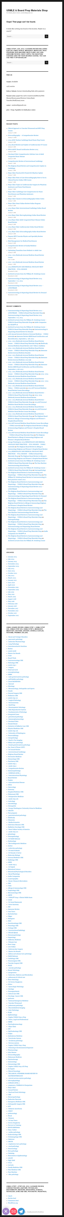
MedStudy (11, 817)
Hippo (10, 916)
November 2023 (13, 564)
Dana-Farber (12, 1130)
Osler (10, 886)
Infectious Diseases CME (16, 825)
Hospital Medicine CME (15, 792)
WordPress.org (13, 1203)
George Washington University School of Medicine (25, 808)
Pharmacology (13, 1050)
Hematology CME (14, 759)
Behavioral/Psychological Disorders (20, 871)
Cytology (11, 989)
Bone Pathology (13, 979)
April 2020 (11, 585)
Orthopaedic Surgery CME (16, 1104)
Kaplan (10, 780)
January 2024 (12, 561)
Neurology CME (13, 925)
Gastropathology (40, 470)
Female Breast (13, 724)
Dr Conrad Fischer (14, 749)
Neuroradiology (13, 735)
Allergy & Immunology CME (17, 888)
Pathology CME (13, 663)
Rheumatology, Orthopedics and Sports (21, 688)
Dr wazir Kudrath (14, 850)
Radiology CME (13, 860)
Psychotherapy (13, 1059)
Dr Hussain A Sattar (14, 853)
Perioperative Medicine (16, 796)
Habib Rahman (13, 956)
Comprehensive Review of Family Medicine (22, 246)
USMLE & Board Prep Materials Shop (27, 10)
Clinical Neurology (14, 1071)
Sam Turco (11, 911)
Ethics (10, 984)
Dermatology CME (14, 1064)
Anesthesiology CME (15, 923)
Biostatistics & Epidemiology (17, 1155)
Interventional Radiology (16, 930)
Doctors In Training (14, 1125)
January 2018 (12, 606)
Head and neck (13, 670)
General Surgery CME (15, 693)
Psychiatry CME (13, 761)
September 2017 (13, 615)
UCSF (10, 656)
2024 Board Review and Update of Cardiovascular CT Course (28, 145)
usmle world (12, 651)
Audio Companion (14, 876)
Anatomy (11, 789)
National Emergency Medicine (18, 1001)
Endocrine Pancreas (14, 1099)
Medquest (11, 918)
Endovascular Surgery (15, 949)
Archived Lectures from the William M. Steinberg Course (26, 274)
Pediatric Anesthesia (15, 1109)
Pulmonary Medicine (15, 1057)
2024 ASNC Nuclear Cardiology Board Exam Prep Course (26, 140)
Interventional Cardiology (17, 752)
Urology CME (12, 928)
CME (9, 1094)
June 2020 (11, 582)
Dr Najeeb (11, 867)
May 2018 (11, 601)
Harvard (11, 684)
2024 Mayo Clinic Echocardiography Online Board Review (27, 231)
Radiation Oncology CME (16, 827)
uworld (10, 1158)
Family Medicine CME (15, 1167)
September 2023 (13, 566)
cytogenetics (12, 972)
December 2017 (13, 608)
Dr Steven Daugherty (15, 982)
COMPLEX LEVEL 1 (14, 773)
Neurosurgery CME (14, 961)
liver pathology (13, 1151)
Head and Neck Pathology (16, 1092)
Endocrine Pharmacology (16, 641)
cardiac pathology (14, 1132)
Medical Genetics (14, 822)
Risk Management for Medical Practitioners (22, 241)
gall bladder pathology (15, 679)
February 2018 (12, 604)
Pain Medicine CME (14, 1170)
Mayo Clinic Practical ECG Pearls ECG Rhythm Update (25, 173)
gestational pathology (15, 717)
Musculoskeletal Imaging (16, 1008)
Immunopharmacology (16, 719)
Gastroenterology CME (15, 660)
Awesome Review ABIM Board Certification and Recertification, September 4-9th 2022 (27, 367)
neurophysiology (13, 672)
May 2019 (11, 594)
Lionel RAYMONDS (14, 681)
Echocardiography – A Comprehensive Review (23, 135)
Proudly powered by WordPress (35, 1212)
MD (9, 907)
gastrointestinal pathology (17, 815)
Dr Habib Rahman (14, 839)
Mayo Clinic (12, 1026)
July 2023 (11, 568)
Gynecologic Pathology (16, 986)
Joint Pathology (13, 1010)
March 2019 (12, 597)
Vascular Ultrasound (15, 1003)
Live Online (12, 947)
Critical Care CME (13, 994)
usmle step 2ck (13, 731)
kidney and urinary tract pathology (20, 954)
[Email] (13, 1211)
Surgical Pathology (14, 700)
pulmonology (12, 1113)
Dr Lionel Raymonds (15, 902)
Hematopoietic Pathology (16, 707)
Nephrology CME (13, 890)
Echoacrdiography (14, 1055)
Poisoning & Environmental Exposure (20, 1048)
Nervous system (13, 1043)
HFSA (10, 785)
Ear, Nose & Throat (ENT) (16, 747)
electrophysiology (14, 1080)
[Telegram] (21, 1211)
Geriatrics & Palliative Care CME (18, 726)
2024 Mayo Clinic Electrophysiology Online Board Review (27, 215)
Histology (11, 686)
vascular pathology (14, 968)
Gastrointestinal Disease (16, 782)
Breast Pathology (13, 970)
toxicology (11, 801)
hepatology (12, 937)
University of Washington (16, 733)
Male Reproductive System (17, 710)
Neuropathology (13, 836)
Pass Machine (12, 1172)
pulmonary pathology (15, 1005)
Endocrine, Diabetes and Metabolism (20, 975)
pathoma (11, 998)
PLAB (10, 1012)
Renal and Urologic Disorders (18, 637)
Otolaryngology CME (15, 1137)
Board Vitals (12, 658)
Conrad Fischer (13, 1090)
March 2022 (12, 578)
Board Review (12, 778)
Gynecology (12, 787)
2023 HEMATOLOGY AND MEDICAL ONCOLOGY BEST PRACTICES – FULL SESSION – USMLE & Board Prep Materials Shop (25, 454)
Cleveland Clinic (13, 721)
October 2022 (12, 573)
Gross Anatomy (13, 904)
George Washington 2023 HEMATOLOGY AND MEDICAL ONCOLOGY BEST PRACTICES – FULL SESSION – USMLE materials (26, 444)
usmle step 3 (12, 764)
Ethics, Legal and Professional (18, 1019)
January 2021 (12, 580)
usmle (10, 900)
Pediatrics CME (13, 695)
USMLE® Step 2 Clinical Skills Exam (20, 897)
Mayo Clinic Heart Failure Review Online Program (24, 203)
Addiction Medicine (14, 940)
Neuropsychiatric (13, 991)
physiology (11, 834)
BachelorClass (12, 914)
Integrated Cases (13, 714)
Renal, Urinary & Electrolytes (17, 881)
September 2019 (13, 589)
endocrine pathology (15, 848)
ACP (9, 1106)
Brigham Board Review (15, 754)
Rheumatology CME (14, 893)
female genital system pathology (19, 745)
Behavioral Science (14, 869)
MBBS (10, 674)
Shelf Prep (11, 705)
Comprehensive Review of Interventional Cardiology (25, 161)
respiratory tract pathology (17, 1144)
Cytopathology (13, 738)
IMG (9, 883)
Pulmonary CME (13, 794)
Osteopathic (12, 806)
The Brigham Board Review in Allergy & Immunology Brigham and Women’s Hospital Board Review (28, 418)
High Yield (11, 1160)
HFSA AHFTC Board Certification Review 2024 (23, 149)
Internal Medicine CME (15, 857)
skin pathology (13, 1174)
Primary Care (12, 942)
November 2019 (13, 587)
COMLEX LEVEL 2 (14, 1083)
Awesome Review (13, 909)
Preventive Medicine (15, 756)
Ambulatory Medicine (15, 1036)
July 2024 (11, 559)
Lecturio (11, 1165)
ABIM (10, 862)
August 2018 (12, 599)
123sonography (13, 879)
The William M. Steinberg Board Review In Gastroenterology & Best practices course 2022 (27, 477)
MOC (9, 921)
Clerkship (11, 1153)
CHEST (10, 1111)
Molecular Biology (14, 855)
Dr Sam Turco (12, 1120)
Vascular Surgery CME (15, 963)
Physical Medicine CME (15, 728)
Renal (10, 1116)
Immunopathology (14, 771)
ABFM (10, 895)
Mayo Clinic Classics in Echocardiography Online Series (26, 199)
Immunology (12, 1062)
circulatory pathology (15, 1040)
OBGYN (10, 1141)
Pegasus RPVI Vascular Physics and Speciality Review (25, 236)
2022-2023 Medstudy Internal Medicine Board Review (26, 262)
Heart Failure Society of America (19, 829)
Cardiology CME (13, 958)
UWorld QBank (13, 932)
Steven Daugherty (14, 1123)
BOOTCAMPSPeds (14, 1127)
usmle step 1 (12, 665)
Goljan (10, 1033)
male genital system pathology (18, 677)
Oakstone (11, 1139)
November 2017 (13, 611)
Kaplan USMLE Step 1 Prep (17, 1045)
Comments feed (13, 1200)
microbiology (12, 803)
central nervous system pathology (19, 1078)
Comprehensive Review (16, 768)
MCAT (10, 965)
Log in (10, 1196)
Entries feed (12, 1198)
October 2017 (12, 613)
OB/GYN (11, 810)
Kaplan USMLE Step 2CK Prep (18, 1066)
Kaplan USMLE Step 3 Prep (17, 1017)
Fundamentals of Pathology (17, 712)
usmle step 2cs (13, 698)
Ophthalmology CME (15, 1031)
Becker (10, 648)
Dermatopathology (14, 935)
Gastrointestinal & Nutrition (17, 646)
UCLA (10, 1163)
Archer (10, 846)
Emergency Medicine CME (16, 1101)
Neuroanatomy (13, 702)
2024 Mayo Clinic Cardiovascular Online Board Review (25, 227)
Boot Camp (11, 944)
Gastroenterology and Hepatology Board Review (24, 526)
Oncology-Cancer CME (15, 996)
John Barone (12, 1052)
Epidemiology (12, 1015)
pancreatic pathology (15, 639)
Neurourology (12, 1148)
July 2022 (11, 575)
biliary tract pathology (15, 742)
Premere (11, 1118)
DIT (9, 1029)
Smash (10, 691)
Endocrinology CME (14, 1134)
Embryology (12, 841)
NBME (10, 1022)
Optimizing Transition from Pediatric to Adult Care (25, 250)
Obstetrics (11, 820)
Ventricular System (14, 1038)
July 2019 (11, 592)
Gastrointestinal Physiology (17, 775)
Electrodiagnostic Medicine (17, 843)
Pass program (12, 813)
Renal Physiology (14, 874)
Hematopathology (14, 1097)
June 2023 (11, 571)
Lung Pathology (13, 644)
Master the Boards (14, 653)
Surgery (11, 667)
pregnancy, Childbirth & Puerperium (20, 1085)
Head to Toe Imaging (15, 740)
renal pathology (13, 1146)
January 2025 (12, 557)
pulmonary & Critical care (16, 977)
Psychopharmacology (15, 1024)
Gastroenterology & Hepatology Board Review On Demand (27, 292)
